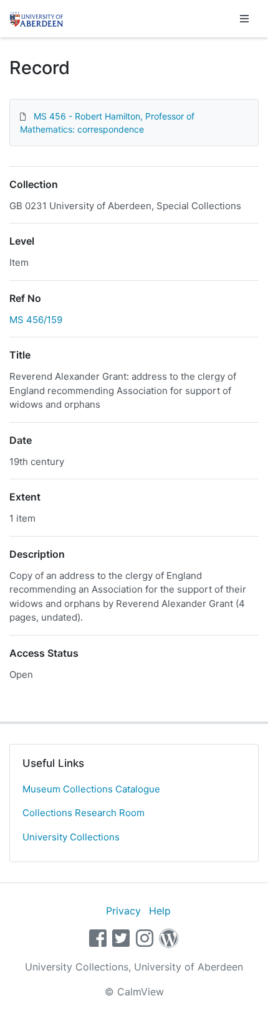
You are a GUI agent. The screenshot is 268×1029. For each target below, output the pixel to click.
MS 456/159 (35, 320)
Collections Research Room (83, 813)
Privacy (123, 910)
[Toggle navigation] (244, 18)
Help (160, 910)
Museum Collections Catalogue (91, 789)
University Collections (71, 837)
